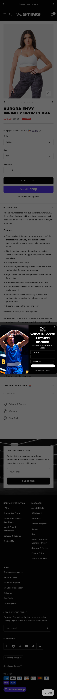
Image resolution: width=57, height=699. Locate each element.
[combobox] (42, 361)
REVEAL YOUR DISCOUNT (42, 366)
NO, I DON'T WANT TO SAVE (42, 370)
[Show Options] (54, 361)
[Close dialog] (55, 327)
